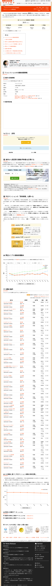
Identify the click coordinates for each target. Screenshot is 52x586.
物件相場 (18, 3)
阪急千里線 (21, 97)
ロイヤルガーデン (7, 305)
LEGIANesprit (6, 338)
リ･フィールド (6, 353)
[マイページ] (13, 1)
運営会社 (38, 563)
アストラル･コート (7, 343)
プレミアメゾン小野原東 (8, 405)
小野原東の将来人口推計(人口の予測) (13, 53)
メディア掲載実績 (40, 567)
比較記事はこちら (20, 215)
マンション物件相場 (40, 548)
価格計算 (28, 0)
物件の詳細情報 (9, 39)
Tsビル (4, 393)
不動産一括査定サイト (41, 546)
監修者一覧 (38, 554)
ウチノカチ (6, 585)
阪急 (16, 97)
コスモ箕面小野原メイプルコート (10, 366)
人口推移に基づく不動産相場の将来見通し (14, 51)
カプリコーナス (6, 445)
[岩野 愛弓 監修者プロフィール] (18, 62)
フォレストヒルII (7, 397)
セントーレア (6, 371)
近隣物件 (48, 0)
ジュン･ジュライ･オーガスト (9, 309)
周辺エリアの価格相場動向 (10, 46)
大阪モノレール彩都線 (44, 8)
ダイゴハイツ (6, 463)
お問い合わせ (39, 565)
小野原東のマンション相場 (37, 164)
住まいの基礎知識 (40, 556)
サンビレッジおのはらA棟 (9, 408)
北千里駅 (26, 97)
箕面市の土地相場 (29, 166)
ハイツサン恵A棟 (7, 441)
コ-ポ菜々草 (6, 412)
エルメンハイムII (7, 312)
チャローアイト (6, 335)
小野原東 (47, 7)
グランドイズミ (6, 466)
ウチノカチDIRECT (40, 550)
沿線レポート (45, 3)
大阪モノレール (36, 8)
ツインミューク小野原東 (8, 454)
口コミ (38, 0)
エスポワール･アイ (7, 322)
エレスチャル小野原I (7, 302)
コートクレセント (7, 385)
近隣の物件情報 (8, 48)
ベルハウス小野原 (7, 357)
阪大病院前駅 (35, 98)
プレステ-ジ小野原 (7, 375)
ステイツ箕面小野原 (7, 450)
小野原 (4, 438)
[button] (11, 263)
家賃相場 (39, 3)
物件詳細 (43, 0)
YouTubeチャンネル (22, 565)
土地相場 (35, 3)
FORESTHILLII (6, 388)
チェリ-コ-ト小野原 (7, 325)
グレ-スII (5, 428)
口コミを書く (26, 142)
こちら (7, 582)
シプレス (5, 361)
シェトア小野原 (6, 433)
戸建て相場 (30, 3)
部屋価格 (34, 0)
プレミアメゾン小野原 (8, 401)
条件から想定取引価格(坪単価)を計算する (14, 41)
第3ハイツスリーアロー (8, 425)
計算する (15, 178)
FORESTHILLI (6, 415)
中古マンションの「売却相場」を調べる (13, 44)
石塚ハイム (5, 348)
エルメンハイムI (6, 317)
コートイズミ (6, 380)
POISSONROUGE (7, 458)
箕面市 (43, 7)
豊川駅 (39, 10)
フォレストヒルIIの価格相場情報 (12, 37)
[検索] (3, 1)
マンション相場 (24, 3)
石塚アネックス (6, 330)
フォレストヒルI (6, 420)
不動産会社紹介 (39, 558)
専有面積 (7, 173)
